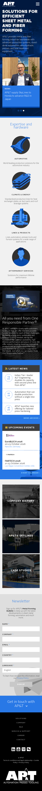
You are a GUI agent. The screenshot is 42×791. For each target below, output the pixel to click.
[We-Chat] (29, 749)
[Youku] (23, 749)
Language (7, 665)
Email (5, 645)
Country (7, 655)
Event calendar (29, 473)
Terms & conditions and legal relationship (18, 760)
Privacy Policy (23, 678)
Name (5, 624)
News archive (31, 418)
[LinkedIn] (13, 749)
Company (7, 634)
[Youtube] (18, 749)
